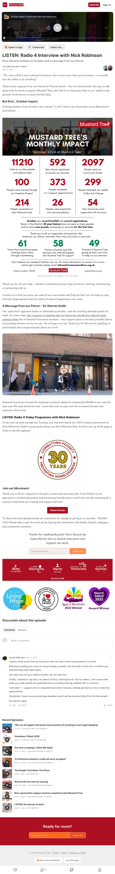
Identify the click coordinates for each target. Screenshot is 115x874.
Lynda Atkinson (17, 657)
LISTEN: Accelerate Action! (29, 804)
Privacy (55, 852)
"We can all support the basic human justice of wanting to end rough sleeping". (56, 725)
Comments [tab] (9, 630)
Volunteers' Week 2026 (27, 736)
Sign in (107, 4)
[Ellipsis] (111, 657)
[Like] (15, 870)
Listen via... (56, 47)
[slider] (54, 37)
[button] (8, 28)
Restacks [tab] (22, 630)
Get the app (72, 860)
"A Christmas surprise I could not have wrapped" (40, 759)
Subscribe (94, 4)
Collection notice (77, 852)
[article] (57, 728)
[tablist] (15, 630)
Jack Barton (8, 67)
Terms (64, 852)
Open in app (15, 47)
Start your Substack (49, 860)
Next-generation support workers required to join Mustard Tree (48, 793)
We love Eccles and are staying (31, 781)
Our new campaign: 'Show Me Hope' (33, 747)
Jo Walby (23, 67)
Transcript (38, 47)
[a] (57, 364)
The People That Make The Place (32, 770)
